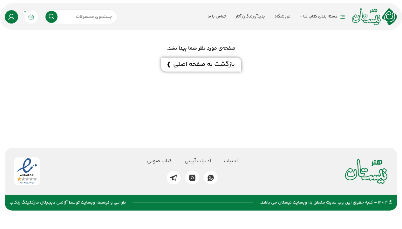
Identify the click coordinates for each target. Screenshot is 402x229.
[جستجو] (51, 17)
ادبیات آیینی (198, 161)
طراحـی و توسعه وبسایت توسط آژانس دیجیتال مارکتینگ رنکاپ (68, 202)
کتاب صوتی (159, 161)
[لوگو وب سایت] (374, 17)
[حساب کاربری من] (11, 16)
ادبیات (231, 161)
